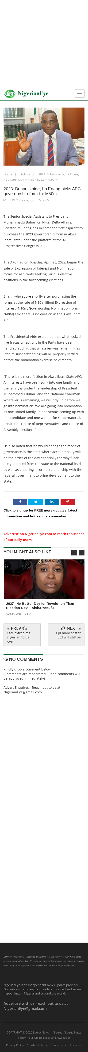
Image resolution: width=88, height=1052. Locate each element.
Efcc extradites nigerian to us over (18, 637)
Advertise (76, 1045)
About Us (37, 1045)
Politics (25, 174)
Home (8, 174)
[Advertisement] (44, 44)
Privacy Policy (15, 1045)
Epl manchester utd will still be (68, 635)
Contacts (56, 1045)
